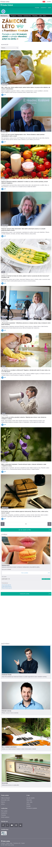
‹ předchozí (2, 524)
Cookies (3, 843)
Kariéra (28, 804)
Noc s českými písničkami (9, 747)
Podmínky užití (16, 843)
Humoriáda (5, 783)
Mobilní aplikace (5, 817)
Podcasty (3, 815)
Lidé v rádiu (29, 802)
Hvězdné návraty (6, 711)
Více (45, 16)
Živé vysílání (4, 811)
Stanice (3, 802)
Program (37, 7)
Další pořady (5, 643)
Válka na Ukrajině (5, 798)
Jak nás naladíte (31, 798)
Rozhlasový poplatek (32, 808)
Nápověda (29, 800)
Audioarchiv (43, 7)
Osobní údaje (9, 843)
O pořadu (4, 534)
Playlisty (35, 16)
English (23, 843)
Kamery (49, 7)
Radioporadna (6, 565)
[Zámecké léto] (26, 29)
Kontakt (28, 806)
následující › (49, 524)
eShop (2, 804)
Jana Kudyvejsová (6, 585)
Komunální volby (5, 800)
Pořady (20, 16)
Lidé (40, 16)
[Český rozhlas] (5, 1)
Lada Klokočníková (6, 586)
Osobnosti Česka (6, 674)
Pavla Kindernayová (7, 588)
